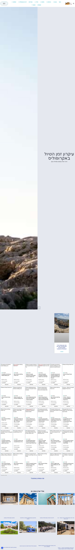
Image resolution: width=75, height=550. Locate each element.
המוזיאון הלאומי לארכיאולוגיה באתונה (9, 547)
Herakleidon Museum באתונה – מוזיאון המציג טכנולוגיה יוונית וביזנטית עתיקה (66, 548)
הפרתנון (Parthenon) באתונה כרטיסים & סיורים (28, 518)
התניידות (30, 2)
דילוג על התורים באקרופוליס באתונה (47, 517)
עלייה (37, 2)
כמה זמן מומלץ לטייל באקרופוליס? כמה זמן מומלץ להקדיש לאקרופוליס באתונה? (62, 347)
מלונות (42, 2)
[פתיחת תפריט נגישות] (2, 548)
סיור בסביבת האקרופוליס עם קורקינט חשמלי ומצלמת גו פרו (47, 546)
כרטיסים (49, 2)
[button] (73, 3)
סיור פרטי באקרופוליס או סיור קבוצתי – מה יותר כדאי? (66, 518)
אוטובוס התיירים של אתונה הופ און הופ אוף (28, 546)
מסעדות (39, 5)
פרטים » (61, 351)
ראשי (60, 2)
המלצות (14, 2)
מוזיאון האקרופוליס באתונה (9, 517)
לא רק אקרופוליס (22, 2)
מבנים (55, 2)
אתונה (34, 5)
